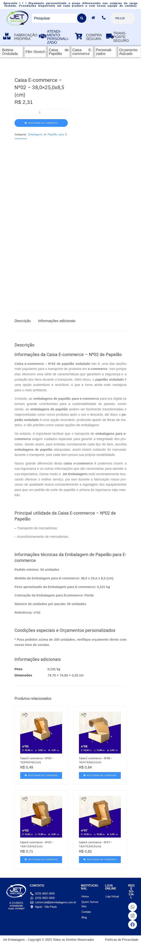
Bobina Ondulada (10, 52)
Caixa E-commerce (82, 52)
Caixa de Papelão (59, 52)
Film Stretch (35, 52)
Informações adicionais (56, 321)
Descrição (23, 321)
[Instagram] (132, 915)
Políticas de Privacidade (121, 939)
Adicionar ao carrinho (43, 123)
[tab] (24, 321)
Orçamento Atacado (128, 52)
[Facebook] (132, 924)
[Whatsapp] (132, 907)
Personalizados (104, 52)
